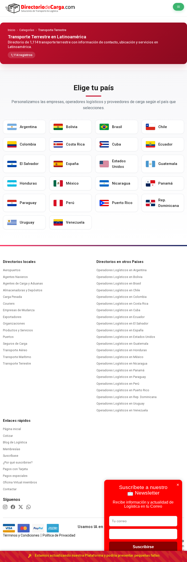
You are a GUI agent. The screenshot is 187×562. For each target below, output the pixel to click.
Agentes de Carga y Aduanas (23, 283)
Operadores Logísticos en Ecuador (120, 317)
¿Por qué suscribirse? (17, 462)
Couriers (9, 303)
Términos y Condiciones (21, 535)
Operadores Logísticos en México (120, 357)
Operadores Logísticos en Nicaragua (122, 363)
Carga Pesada (13, 297)
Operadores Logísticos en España (120, 330)
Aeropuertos (12, 270)
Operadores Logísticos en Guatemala (122, 343)
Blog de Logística (15, 442)
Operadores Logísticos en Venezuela (122, 410)
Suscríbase (10, 455)
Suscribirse (143, 547)
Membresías (11, 449)
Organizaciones (14, 323)
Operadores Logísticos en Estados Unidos (126, 337)
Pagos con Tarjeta (15, 469)
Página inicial (12, 429)
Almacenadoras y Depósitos (23, 290)
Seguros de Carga (15, 343)
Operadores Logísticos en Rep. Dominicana (126, 397)
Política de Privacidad (59, 535)
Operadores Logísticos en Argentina (121, 270)
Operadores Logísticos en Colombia (121, 297)
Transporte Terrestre (17, 363)
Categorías (26, 30)
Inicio (11, 30)
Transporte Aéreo (15, 350)
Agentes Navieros (15, 277)
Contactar (10, 489)
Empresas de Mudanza (19, 310)
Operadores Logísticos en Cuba (118, 310)
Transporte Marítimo (17, 357)
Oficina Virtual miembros (20, 482)
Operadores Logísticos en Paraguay (121, 377)
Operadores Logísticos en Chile (118, 290)
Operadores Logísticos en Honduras (122, 350)
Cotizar (8, 436)
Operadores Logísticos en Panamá (120, 370)
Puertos (8, 337)
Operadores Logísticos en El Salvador (122, 323)
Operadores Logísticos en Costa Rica (122, 303)
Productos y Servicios (18, 330)
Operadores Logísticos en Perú (118, 383)
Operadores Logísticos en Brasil (119, 283)
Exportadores (12, 317)
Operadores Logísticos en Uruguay (120, 403)
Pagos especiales (15, 476)
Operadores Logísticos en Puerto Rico (123, 390)
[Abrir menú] (178, 7)
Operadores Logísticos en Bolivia (119, 277)
